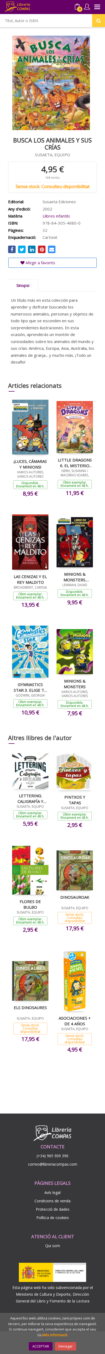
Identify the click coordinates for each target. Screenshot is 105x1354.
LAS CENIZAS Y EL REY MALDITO (30, 579)
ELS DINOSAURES (30, 1007)
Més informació (55, 1334)
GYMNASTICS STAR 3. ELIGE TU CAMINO (30, 687)
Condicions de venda (52, 1200)
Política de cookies (52, 1217)
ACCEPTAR (40, 1346)
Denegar (65, 1346)
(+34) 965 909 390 (52, 1155)
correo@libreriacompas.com (52, 1164)
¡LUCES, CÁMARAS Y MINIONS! (30, 464)
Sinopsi (22, 285)
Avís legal (52, 1192)
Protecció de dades (52, 1209)
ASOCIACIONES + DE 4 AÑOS (75, 1020)
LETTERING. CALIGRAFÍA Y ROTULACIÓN (30, 798)
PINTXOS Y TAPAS (74, 799)
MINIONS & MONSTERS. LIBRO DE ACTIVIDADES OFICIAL (75, 576)
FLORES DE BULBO (30, 904)
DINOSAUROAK (74, 897)
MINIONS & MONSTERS (75, 683)
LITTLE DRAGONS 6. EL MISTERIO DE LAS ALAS (75, 462)
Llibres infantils (56, 216)
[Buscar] (98, 20)
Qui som (52, 1245)
